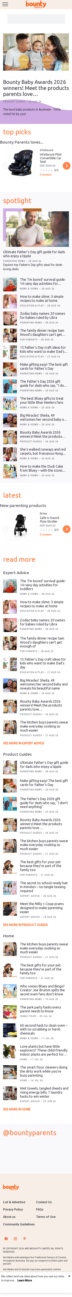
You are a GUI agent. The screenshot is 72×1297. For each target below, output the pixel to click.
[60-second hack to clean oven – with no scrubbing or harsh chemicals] (10, 1030)
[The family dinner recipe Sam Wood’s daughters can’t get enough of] (10, 335)
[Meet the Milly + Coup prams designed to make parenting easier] (10, 909)
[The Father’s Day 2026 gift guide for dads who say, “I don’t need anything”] (10, 386)
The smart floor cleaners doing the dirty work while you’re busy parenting (43, 1071)
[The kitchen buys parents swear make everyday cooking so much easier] (10, 727)
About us (9, 1217)
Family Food (28, 1016)
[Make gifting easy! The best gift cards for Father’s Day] (10, 369)
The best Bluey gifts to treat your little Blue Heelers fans (42, 400)
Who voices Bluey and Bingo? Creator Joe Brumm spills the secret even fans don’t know (42, 990)
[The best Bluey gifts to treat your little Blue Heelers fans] (10, 403)
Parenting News (14, 261)
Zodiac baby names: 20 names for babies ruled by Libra (42, 315)
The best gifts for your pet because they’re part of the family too (40, 866)
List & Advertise (14, 1202)
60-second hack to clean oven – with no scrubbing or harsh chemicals (44, 1029)
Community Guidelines (19, 1224)
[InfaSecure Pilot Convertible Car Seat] (20, 162)
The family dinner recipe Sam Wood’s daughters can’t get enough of (42, 334)
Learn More (24, 1280)
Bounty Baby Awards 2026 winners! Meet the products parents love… (36, 88)
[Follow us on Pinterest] (25, 1238)
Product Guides (14, 101)
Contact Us (44, 1202)
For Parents (29, 339)
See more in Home (17, 1109)
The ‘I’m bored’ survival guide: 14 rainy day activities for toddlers (42, 283)
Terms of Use (45, 1217)
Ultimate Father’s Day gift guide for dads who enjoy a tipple (44, 764)
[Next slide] (66, 166)
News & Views (29, 288)
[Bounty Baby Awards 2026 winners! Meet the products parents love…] (36, 52)
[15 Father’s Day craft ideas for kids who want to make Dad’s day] (10, 352)
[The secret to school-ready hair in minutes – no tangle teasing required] (10, 888)
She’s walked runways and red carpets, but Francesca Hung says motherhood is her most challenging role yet (43, 455)
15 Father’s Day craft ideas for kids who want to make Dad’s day (43, 351)
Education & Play (32, 305)
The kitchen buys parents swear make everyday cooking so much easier (44, 726)
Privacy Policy (13, 1209)
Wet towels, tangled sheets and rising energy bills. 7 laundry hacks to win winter (44, 1092)
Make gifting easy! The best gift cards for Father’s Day (44, 366)
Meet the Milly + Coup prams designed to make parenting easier (42, 908)
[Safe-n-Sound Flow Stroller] (20, 526)
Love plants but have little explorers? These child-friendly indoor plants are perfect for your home (44, 1052)
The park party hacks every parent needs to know (40, 1009)
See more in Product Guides (25, 925)
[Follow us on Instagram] (15, 1238)
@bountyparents (29, 1132)
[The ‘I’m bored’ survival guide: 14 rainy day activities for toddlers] (10, 284)
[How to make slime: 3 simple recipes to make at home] (10, 301)
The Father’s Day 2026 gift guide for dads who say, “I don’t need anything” (44, 385)
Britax (43, 513)
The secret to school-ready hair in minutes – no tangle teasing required (44, 887)
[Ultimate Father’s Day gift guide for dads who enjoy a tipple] (37, 229)
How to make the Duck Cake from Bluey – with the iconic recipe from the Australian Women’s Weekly (41, 472)
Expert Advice (30, 896)
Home (24, 1059)
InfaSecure (46, 150)
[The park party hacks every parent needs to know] (10, 1012)
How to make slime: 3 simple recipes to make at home (42, 298)
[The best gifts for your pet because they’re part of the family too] (10, 867)
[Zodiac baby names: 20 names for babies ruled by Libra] (10, 318)
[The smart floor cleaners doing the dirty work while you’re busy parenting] (10, 1072)
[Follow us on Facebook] (6, 1238)
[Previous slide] (5, 166)
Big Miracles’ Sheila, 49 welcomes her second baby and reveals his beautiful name (44, 419)
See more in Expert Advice (23, 743)
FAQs (39, 1209)
